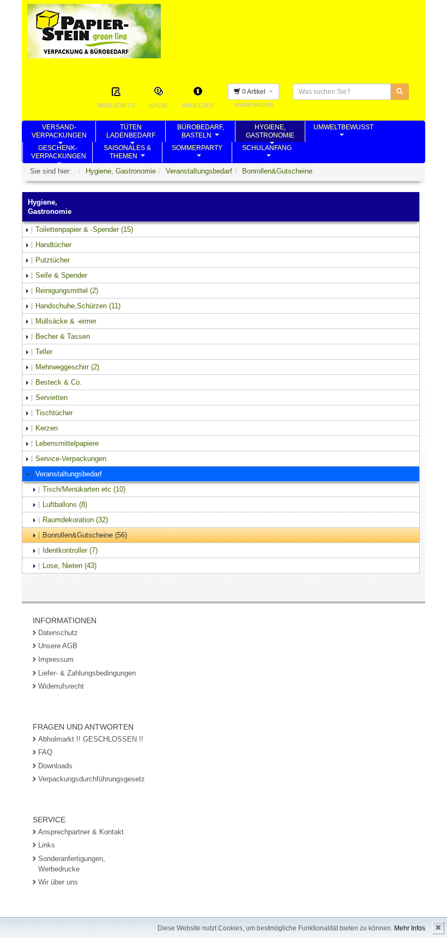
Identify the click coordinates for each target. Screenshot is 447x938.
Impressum (56, 659)
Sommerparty (197, 153)
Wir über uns (58, 882)
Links (46, 845)
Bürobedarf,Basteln (200, 132)
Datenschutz (58, 633)
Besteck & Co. (58, 382)
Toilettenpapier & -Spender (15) (84, 229)
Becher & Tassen (62, 336)
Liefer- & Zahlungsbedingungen (87, 673)
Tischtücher (54, 413)
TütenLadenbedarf (130, 132)
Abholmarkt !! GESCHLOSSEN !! (90, 739)
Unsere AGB (57, 646)
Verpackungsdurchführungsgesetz (91, 779)
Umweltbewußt (343, 132)
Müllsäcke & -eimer (65, 321)
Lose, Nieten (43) (69, 565)
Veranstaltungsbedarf (199, 171)
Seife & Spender (61, 275)
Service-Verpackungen (70, 459)
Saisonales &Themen (127, 153)
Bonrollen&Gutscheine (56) (85, 535)
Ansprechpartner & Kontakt (81, 832)
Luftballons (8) (65, 504)
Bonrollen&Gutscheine (277, 171)
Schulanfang (267, 153)
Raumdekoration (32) (75, 520)
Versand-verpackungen (59, 132)
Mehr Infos (409, 928)
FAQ (45, 752)
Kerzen (46, 428)
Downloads (55, 766)
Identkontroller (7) (70, 550)
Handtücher (53, 245)
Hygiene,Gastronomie (270, 132)
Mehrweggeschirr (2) (67, 367)
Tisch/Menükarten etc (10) (84, 489)
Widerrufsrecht (61, 686)
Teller (43, 352)
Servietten (51, 397)
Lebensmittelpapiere (67, 443)
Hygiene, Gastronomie (121, 171)
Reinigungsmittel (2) (66, 290)
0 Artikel (254, 91)
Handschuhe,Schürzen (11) (77, 306)
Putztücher (52, 260)
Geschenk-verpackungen (58, 153)
